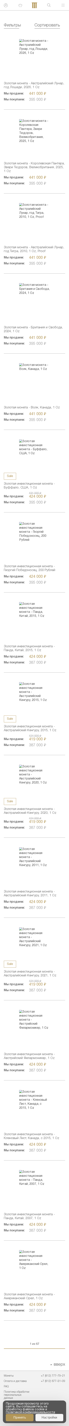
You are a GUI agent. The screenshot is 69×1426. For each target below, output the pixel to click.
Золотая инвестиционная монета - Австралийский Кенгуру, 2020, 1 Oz (30, 811)
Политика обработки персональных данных (16, 1395)
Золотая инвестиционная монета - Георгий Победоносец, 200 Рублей (29, 568)
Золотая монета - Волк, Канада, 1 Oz (32, 407)
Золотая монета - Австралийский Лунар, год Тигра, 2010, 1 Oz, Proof (34, 249)
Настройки (49, 1417)
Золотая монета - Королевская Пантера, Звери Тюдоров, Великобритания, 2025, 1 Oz (34, 167)
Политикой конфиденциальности (30, 1412)
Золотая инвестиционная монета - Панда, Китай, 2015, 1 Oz (29, 648)
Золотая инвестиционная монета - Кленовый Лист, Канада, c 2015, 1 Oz (31, 1136)
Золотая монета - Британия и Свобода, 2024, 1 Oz (33, 329)
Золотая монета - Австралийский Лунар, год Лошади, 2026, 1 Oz (34, 85)
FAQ (6, 1386)
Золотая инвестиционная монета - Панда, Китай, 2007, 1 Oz (29, 1216)
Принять (19, 1417)
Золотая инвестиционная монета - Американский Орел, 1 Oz (29, 1296)
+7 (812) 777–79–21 (53, 1376)
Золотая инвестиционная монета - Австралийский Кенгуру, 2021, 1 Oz (30, 973)
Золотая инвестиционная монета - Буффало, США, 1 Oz (29, 485)
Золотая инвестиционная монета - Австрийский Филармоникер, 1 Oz (29, 1056)
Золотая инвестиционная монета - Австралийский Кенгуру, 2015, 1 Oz (30, 728)
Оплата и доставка (15, 1381)
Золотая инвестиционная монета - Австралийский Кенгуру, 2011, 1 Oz (30, 893)
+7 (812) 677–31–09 (53, 1381)
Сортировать (47, 25)
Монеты (9, 1376)
